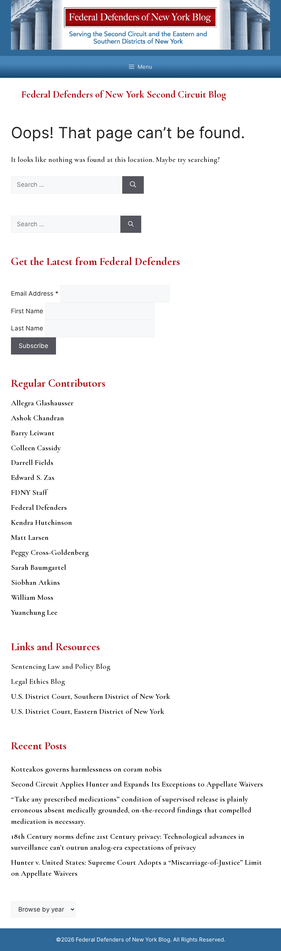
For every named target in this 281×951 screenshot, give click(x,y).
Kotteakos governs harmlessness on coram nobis (86, 769)
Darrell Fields (32, 462)
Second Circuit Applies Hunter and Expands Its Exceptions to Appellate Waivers (137, 784)
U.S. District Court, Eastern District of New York (87, 711)
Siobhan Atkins (35, 582)
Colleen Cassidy (36, 447)
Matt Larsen (30, 537)
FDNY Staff (29, 492)
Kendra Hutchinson (41, 522)
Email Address (35, 293)
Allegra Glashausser (42, 403)
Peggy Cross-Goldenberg (50, 552)
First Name (28, 311)
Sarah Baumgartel (38, 567)
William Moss (32, 597)
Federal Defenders (39, 507)
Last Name (28, 328)
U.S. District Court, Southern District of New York (90, 696)
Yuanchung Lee (34, 612)
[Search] (133, 185)
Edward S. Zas (33, 477)
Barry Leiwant (33, 432)
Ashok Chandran (37, 418)
